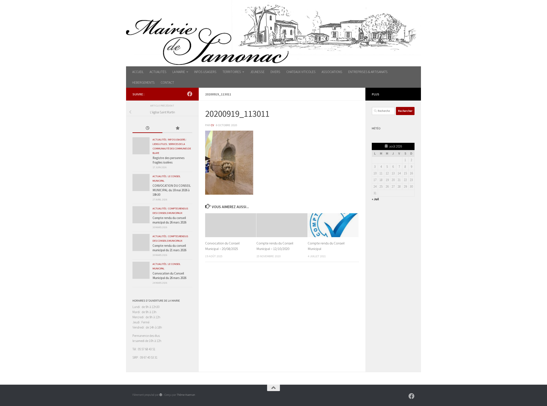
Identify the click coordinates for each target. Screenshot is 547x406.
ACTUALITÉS (158, 72)
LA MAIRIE (178, 72)
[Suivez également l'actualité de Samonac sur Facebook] (189, 93)
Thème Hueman (186, 395)
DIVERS (275, 72)
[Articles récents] (147, 128)
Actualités (159, 139)
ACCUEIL (138, 72)
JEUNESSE (257, 72)
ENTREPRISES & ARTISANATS (368, 72)
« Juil (375, 199)
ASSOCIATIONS (332, 72)
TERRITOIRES (231, 72)
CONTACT (167, 82)
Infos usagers (176, 139)
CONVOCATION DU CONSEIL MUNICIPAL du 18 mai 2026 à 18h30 (172, 190)
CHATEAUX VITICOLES (301, 72)
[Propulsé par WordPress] (160, 394)
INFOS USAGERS (205, 72)
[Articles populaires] (177, 128)
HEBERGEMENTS (143, 82)
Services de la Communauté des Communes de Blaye (172, 148)
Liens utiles (160, 144)
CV (212, 125)
